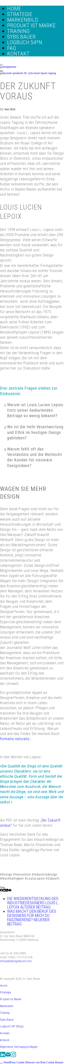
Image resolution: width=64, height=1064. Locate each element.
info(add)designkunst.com (16, 961)
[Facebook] (1, 891)
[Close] (1, 64)
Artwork (4, 1040)
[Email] (10, 891)
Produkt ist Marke (11, 999)
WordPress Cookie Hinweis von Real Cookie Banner (33, 1062)
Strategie (5, 992)
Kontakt (4, 1033)
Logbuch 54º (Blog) (11, 1026)
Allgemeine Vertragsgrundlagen (19, 1046)
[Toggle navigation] (1, 70)
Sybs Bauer (7, 1019)
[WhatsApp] (7, 891)
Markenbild (6, 1006)
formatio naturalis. (15, 738)
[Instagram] (13, 1056)
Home (3, 985)
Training (5, 1012)
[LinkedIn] (4, 891)
